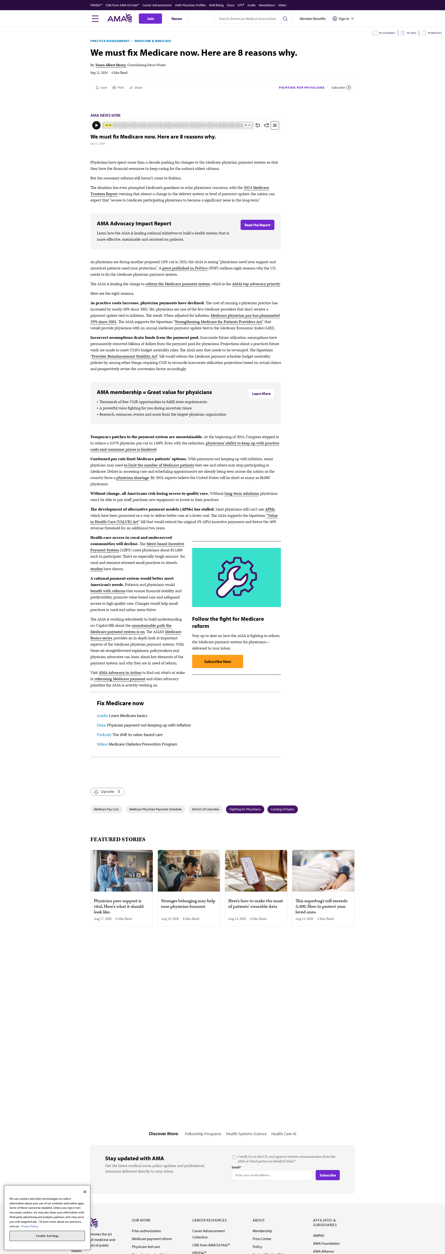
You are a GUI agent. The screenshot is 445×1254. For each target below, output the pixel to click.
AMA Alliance (323, 1251)
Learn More (261, 393)
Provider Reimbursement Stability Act (124, 356)
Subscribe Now (217, 661)
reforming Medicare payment (120, 679)
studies (96, 569)
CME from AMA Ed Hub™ (122, 5)
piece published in (185, 268)
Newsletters (267, 5)
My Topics (411, 32)
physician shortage (132, 477)
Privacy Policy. (29, 1226)
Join (150, 18)
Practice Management (110, 41)
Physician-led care (146, 1246)
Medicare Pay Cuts (106, 809)
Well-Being (216, 5)
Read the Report (257, 225)
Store (230, 5)
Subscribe (338, 87)
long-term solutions (242, 493)
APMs (270, 509)
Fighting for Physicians (302, 87)
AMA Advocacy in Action (120, 672)
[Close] (85, 1192)
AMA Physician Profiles (190, 5)
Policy (257, 1246)
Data (101, 725)
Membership (262, 1230)
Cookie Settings (47, 1236)
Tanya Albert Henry (110, 65)
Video (282, 5)
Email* (236, 1167)
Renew (177, 18)
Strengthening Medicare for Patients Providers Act (218, 321)
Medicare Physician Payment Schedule (155, 809)
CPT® (241, 5)
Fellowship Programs (203, 1133)
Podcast (104, 734)
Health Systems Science (246, 1133)
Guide (102, 715)
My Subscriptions (387, 32)
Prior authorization (146, 1230)
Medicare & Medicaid (152, 41)
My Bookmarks (435, 32)
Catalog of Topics (282, 809)
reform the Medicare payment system (178, 284)
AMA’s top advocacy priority (256, 284)
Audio (251, 5)
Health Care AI (283, 1133)
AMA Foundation (326, 1243)
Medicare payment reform (152, 1238)
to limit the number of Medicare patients (159, 465)
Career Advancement (157, 5)
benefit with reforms (107, 591)
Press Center (262, 1238)
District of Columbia (205, 809)
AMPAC (319, 1235)
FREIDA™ (96, 5)
